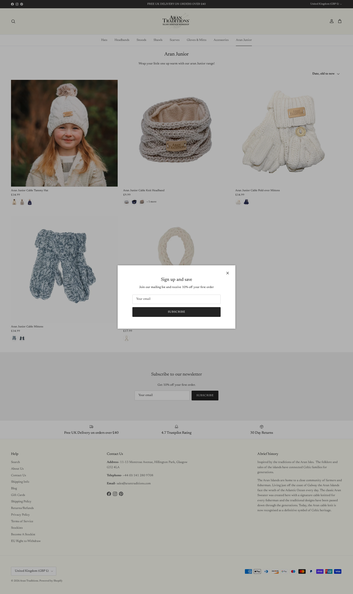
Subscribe (176, 312)
